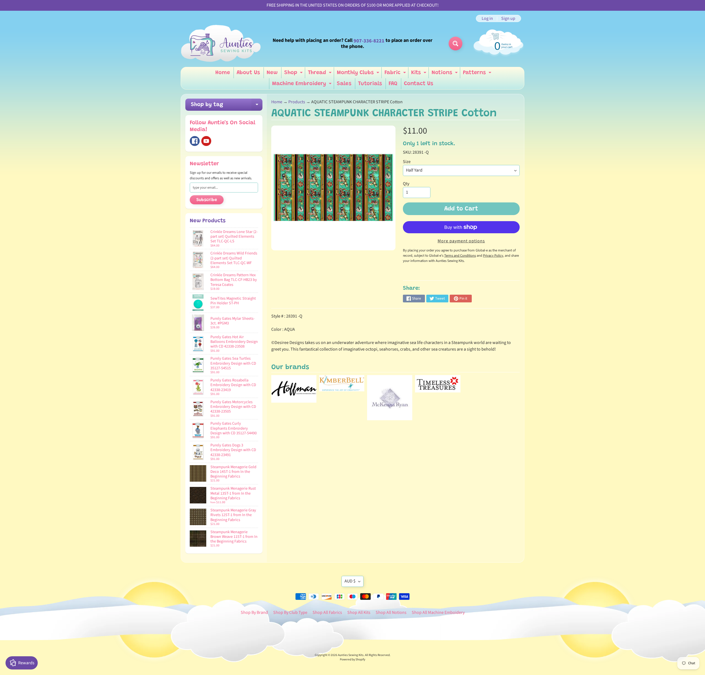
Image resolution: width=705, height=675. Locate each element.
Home (222, 72)
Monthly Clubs (359, 74)
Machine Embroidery (302, 85)
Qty (406, 184)
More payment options (461, 241)
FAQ (393, 83)
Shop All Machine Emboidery (438, 612)
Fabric (395, 74)
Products (296, 102)
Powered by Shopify (352, 659)
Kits (419, 74)
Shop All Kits (358, 612)
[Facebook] (195, 141)
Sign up (508, 18)
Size (407, 162)
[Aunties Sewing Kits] (222, 44)
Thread (320, 74)
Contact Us (418, 83)
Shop (294, 74)
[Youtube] (206, 141)
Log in (487, 18)
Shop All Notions (391, 612)
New (272, 72)
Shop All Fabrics (327, 612)
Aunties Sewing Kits (351, 655)
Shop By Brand (254, 612)
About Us (248, 72)
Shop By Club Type (290, 612)
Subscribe (206, 200)
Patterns (478, 74)
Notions (445, 74)
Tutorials (370, 83)
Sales (344, 83)
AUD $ (350, 581)
